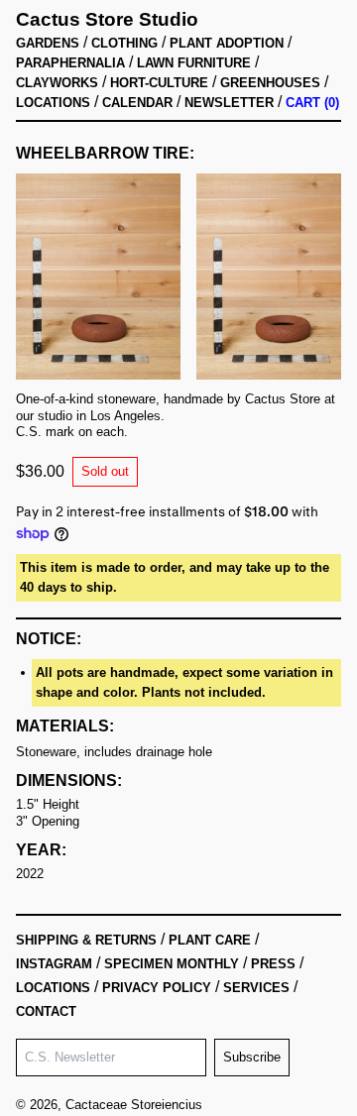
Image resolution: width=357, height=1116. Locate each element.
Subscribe (252, 1057)
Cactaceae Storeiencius (133, 1104)
